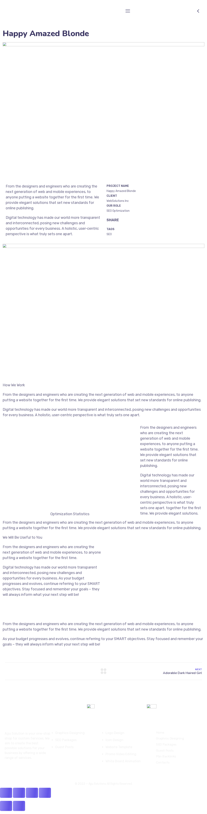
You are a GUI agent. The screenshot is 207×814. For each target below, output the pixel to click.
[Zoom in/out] (6, 793)
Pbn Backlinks (166, 756)
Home (160, 732)
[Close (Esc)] (45, 793)
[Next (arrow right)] (19, 806)
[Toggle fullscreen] (19, 793)
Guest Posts (164, 750)
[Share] (32, 793)
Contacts (163, 762)
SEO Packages (166, 744)
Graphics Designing (170, 738)
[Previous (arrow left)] (6, 806)
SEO (109, 234)
